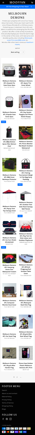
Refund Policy (6, 396)
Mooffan (17, 2)
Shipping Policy (7, 406)
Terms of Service (8, 403)
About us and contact (9, 393)
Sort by (17, 48)
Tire (12, 40)
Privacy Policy (6, 400)
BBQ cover (21, 40)
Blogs (4, 409)
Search (4, 390)
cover (16, 40)
